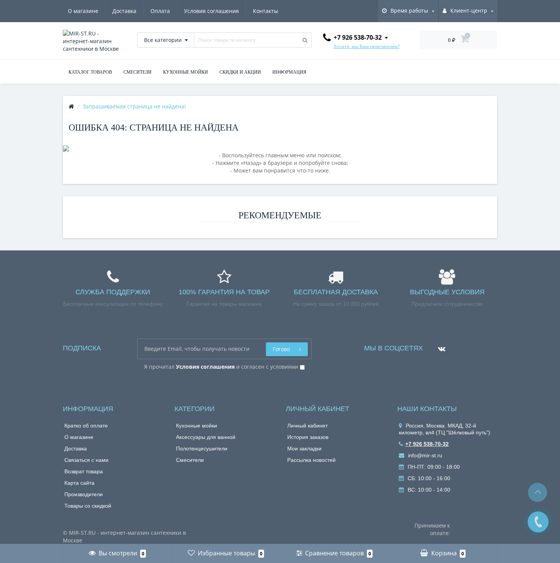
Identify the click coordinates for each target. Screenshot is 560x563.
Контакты (265, 11)
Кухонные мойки (196, 426)
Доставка (124, 11)
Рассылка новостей (311, 460)
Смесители (190, 460)
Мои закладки (304, 448)
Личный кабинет (307, 426)
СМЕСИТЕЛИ (137, 72)
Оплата (160, 11)
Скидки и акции (240, 72)
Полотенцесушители (201, 448)
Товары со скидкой (87, 506)
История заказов (307, 437)
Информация (289, 72)
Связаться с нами (86, 460)
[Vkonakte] (439, 346)
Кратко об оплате (86, 426)
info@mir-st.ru (424, 455)
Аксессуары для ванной (205, 437)
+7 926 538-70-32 (427, 444)
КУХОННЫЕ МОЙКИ (185, 72)
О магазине (83, 11)
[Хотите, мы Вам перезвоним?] (538, 522)
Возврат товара (83, 471)
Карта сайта (79, 483)
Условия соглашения (211, 11)
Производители (83, 494)
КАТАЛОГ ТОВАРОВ (90, 72)
